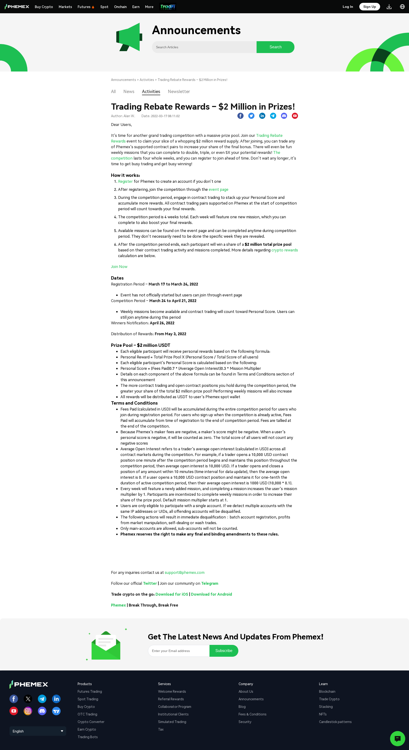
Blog (242, 706)
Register (125, 181)
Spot (104, 6)
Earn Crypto (87, 729)
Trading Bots (88, 737)
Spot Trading (88, 699)
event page (218, 189)
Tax (161, 729)
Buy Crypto (44, 6)
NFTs (323, 714)
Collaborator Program (174, 706)
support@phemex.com (184, 572)
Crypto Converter (91, 721)
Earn (135, 6)
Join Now (119, 266)
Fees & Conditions (253, 714)
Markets (65, 6)
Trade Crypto (329, 699)
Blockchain (327, 691)
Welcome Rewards (172, 691)
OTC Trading (87, 714)
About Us (246, 691)
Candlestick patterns (335, 721)
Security (245, 721)
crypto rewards (284, 249)
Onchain (120, 6)
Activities (147, 79)
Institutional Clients (173, 714)
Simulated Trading (172, 721)
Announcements (123, 79)
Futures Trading (90, 691)
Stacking (326, 706)
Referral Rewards (171, 699)
